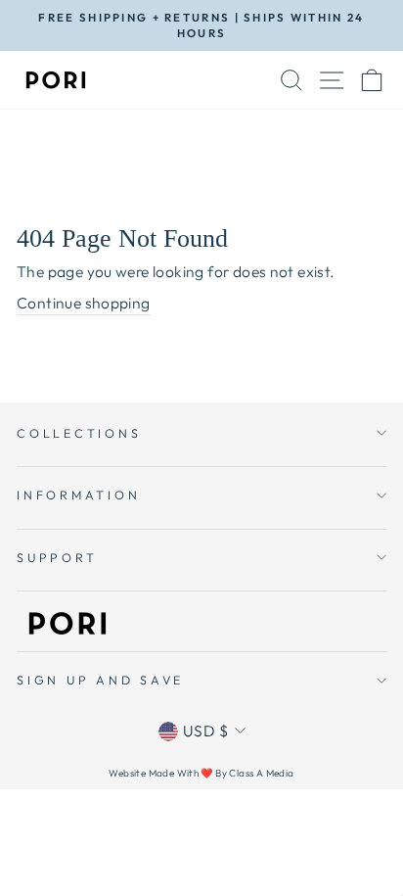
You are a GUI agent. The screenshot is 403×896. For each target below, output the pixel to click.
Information (78, 494)
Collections (79, 433)
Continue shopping (84, 302)
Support (57, 557)
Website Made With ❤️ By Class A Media (201, 773)
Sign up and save (100, 679)
